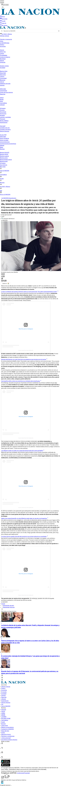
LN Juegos (3, 108)
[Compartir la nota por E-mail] (6, 281)
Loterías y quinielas (5, 117)
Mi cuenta (4, 25)
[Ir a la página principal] (30, 14)
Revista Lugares (4, 156)
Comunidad (3, 78)
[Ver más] (2, 609)
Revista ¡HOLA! (4, 154)
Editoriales (3, 89)
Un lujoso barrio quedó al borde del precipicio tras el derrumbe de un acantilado (24, 536)
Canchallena (3, 103)
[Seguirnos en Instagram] (2, 753)
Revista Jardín (4, 161)
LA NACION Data (4, 43)
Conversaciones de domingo (8, 143)
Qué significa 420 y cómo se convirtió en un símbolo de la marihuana (20, 381)
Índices (2, 60)
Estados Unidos (4, 66)
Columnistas (3, 90)
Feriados (2, 115)
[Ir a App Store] (5, 766)
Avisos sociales (4, 140)
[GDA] (5, 778)
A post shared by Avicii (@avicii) (25, 350)
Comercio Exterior (5, 57)
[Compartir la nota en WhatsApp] (4, 276)
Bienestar (2, 80)
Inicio (3, 16)
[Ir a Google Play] (5, 762)
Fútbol (2, 97)
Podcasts (2, 119)
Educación (3, 75)
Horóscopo (3, 113)
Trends (3, 604)
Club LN (4, 23)
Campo (2, 53)
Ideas (1, 147)
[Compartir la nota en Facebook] (2, 281)
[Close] (2, 675)
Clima (1, 41)
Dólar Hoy (3, 52)
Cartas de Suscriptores (6, 92)
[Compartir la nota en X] (4, 281)
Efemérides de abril (8, 605)
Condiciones (20, 773)
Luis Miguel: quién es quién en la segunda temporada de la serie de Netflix (22, 450)
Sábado (2, 145)
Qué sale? (2, 126)
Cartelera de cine (5, 128)
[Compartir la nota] (2, 276)
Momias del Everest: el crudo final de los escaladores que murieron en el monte (23, 359)
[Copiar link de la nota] (2, 279)
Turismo (2, 110)
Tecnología (3, 112)
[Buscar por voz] (58, 30)
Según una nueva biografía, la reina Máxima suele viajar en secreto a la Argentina (24, 518)
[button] (30, 110)
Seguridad (3, 73)
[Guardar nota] (2, 274)
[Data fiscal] (2, 783)
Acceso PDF (3, 135)
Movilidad (3, 59)
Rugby (2, 99)
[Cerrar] (25, 28)
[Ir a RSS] (2, 757)
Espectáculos (12, 198)
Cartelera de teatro (5, 129)
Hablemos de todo (5, 83)
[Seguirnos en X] (2, 748)
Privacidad (27, 773)
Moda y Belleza (4, 120)
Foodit (3, 21)
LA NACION (4, 198)
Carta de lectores (5, 142)
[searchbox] (30, 31)
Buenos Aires (3, 71)
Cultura (2, 76)
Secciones (4, 19)
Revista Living (4, 158)
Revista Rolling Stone (6, 159)
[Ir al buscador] (2, 7)
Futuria (2, 50)
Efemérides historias (9, 607)
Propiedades (3, 55)
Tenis (1, 101)
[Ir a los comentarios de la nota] (4, 274)
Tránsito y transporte (6, 39)
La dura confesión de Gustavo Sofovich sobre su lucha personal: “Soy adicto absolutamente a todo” (29, 291)
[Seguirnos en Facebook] (2, 743)
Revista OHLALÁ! (4, 152)
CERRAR (2, 1)
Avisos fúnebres (4, 138)
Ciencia (2, 82)
